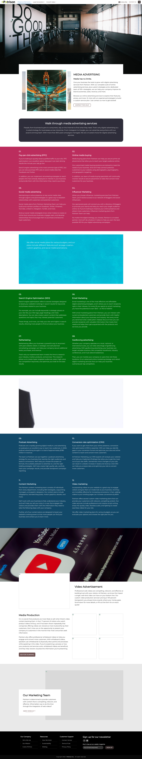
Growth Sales (50, 2)
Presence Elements (24, 2)
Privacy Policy (66, 747)
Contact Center (67, 740)
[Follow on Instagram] (84, 740)
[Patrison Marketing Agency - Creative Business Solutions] (8, 2)
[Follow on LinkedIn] (87, 740)
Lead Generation (38, 2)
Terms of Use (66, 743)
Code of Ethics (27, 747)
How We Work (47, 740)
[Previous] (25, 90)
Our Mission (26, 743)
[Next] (67, 90)
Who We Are (27, 740)
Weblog (44, 747)
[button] (123, 2)
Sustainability (46, 743)
